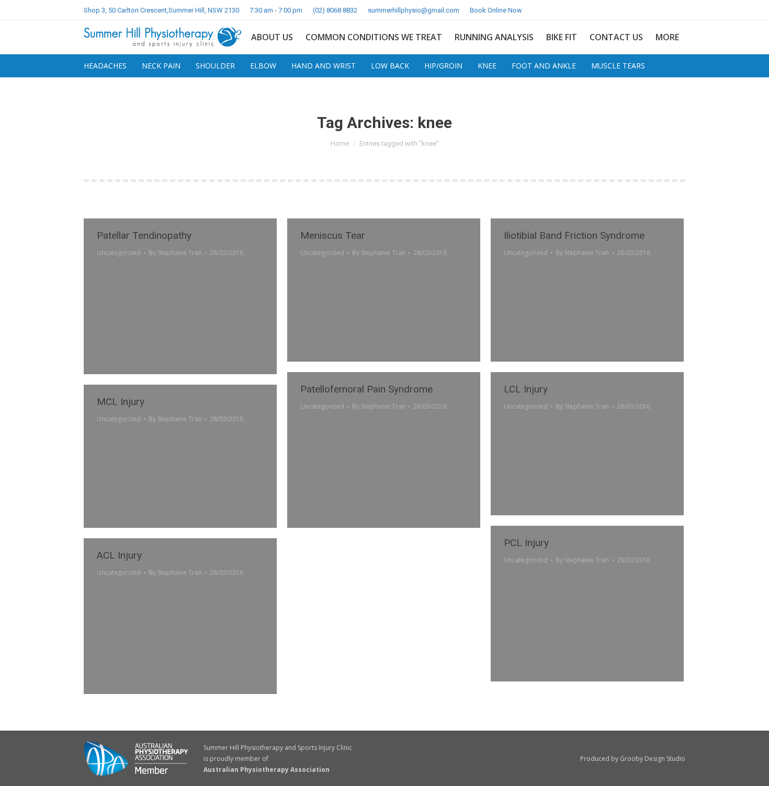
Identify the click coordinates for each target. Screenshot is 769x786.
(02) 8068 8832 (335, 10)
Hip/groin (443, 66)
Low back (390, 66)
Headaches (105, 66)
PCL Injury (526, 543)
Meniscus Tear (332, 235)
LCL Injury (526, 389)
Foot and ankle (544, 66)
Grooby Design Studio (652, 758)
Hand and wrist (323, 66)
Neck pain (161, 66)
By (175, 252)
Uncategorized (119, 252)
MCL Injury (120, 402)
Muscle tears (618, 66)
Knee (487, 66)
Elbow (263, 66)
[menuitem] (272, 37)
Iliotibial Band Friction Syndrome (574, 235)
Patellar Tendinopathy (144, 235)
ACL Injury (119, 555)
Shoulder (215, 66)
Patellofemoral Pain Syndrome (366, 389)
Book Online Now (496, 10)
